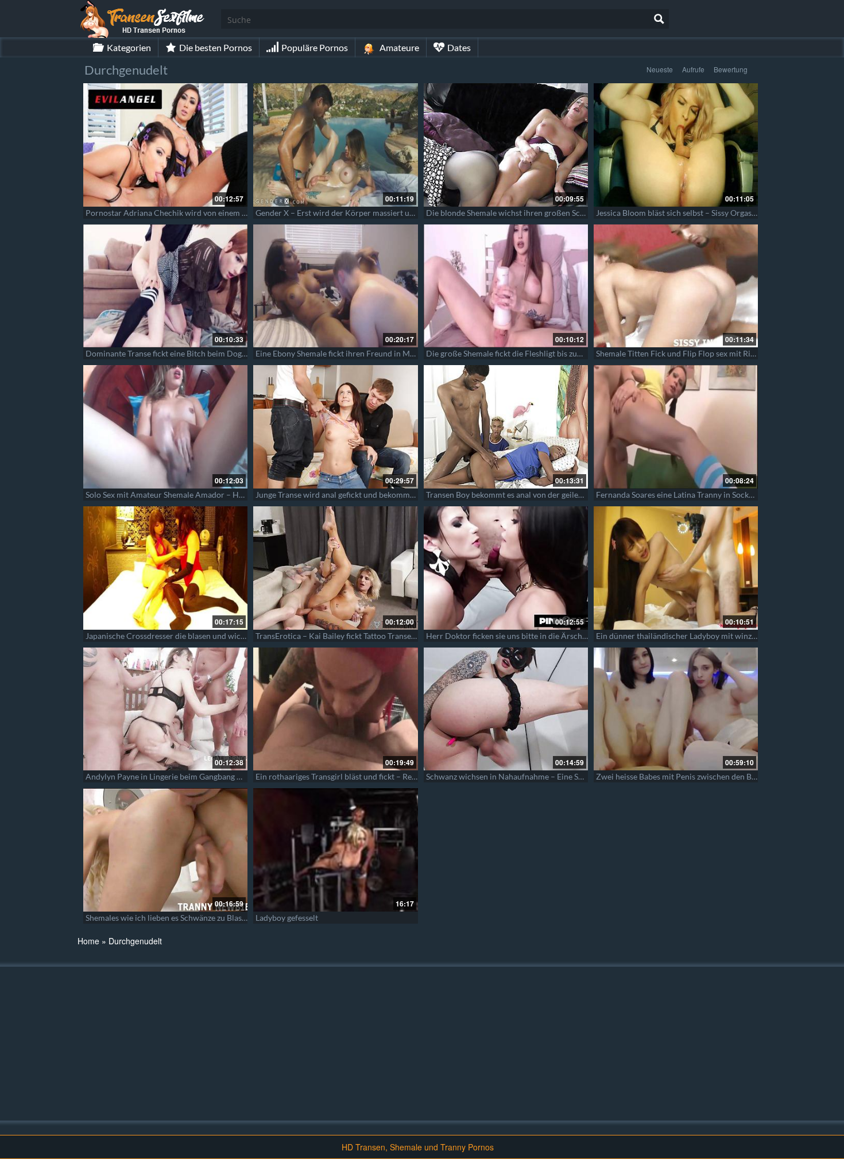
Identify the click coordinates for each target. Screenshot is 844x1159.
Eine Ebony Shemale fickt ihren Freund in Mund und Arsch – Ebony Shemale (389, 353)
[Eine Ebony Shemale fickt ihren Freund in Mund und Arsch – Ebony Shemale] (335, 286)
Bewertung (731, 69)
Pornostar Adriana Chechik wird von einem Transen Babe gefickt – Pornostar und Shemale (246, 213)
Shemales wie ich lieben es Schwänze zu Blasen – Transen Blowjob (202, 917)
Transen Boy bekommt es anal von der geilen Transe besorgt (531, 494)
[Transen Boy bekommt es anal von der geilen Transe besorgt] (506, 427)
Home (88, 941)
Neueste (659, 69)
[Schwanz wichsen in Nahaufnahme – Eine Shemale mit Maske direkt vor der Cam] (506, 709)
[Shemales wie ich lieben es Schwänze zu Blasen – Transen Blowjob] (165, 850)
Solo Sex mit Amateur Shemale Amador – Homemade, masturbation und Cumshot (230, 494)
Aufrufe (693, 69)
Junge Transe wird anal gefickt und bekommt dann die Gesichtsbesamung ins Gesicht (404, 494)
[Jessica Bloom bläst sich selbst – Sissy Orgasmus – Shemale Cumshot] (676, 145)
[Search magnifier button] (659, 19)
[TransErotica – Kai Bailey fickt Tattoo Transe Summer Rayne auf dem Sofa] (335, 568)
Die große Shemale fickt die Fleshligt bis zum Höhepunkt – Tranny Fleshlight (560, 353)
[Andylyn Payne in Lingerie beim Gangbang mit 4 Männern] (165, 709)
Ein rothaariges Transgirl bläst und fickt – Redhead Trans (355, 776)
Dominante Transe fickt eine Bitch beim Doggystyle (176, 353)
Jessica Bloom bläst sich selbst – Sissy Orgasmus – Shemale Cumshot (717, 213)
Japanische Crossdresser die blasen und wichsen (171, 636)
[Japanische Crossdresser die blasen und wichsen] (165, 568)
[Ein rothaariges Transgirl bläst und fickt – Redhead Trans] (335, 709)
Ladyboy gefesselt (286, 917)
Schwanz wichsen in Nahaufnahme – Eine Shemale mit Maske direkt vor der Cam (568, 776)
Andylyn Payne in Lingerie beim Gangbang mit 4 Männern (187, 776)
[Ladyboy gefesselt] (335, 850)
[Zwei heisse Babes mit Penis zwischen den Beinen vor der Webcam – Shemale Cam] (676, 709)
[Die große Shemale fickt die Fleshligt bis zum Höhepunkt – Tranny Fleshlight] (506, 286)
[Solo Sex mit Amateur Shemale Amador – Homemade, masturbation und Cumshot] (165, 427)
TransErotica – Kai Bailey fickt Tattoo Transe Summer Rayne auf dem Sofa (384, 636)
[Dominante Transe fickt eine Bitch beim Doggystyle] (165, 286)
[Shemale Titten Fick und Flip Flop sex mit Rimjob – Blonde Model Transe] (676, 286)
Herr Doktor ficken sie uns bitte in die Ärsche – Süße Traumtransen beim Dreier (567, 636)
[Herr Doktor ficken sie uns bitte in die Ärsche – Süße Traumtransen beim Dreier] (506, 568)
